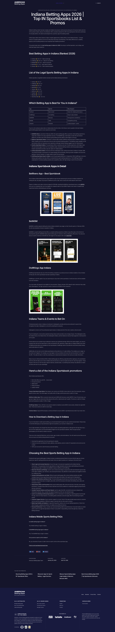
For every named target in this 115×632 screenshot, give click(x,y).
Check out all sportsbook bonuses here (38, 545)
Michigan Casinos (40, 607)
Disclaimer (87, 594)
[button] (98, 3)
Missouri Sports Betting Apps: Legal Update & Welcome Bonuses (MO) (68, 576)
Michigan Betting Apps (18, 603)
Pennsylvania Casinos (41, 605)
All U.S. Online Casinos (42, 601)
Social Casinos (85, 603)
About (82, 594)
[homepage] (19, 3)
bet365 (61, 603)
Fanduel (61, 607)
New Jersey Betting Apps (19, 605)
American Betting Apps (42, 10)
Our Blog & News (86, 601)
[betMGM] (57, 251)
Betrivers (61, 605)
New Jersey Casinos (41, 603)
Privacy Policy (93, 594)
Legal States (59, 3)
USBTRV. (82, 184)
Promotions (63, 601)
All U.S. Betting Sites (19, 601)
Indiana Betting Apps (18, 607)
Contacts (99, 594)
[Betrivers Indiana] (57, 203)
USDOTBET (69, 235)
